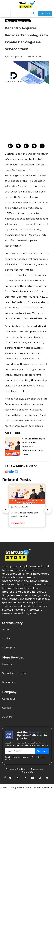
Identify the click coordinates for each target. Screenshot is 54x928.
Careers (6, 707)
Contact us (8, 698)
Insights (7, 664)
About (6, 629)
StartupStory (15, 56)
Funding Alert (18, 523)
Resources (8, 682)
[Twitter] (10, 146)
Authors (7, 716)
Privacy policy (38, 769)
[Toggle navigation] (6, 14)
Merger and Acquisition (17, 21)
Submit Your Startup (14, 673)
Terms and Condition (16, 769)
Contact (45, 13)
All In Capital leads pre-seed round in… (25, 514)
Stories (6, 638)
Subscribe (42, 751)
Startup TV (9, 647)
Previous (6, 509)
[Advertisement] (27, 115)
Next (48, 509)
